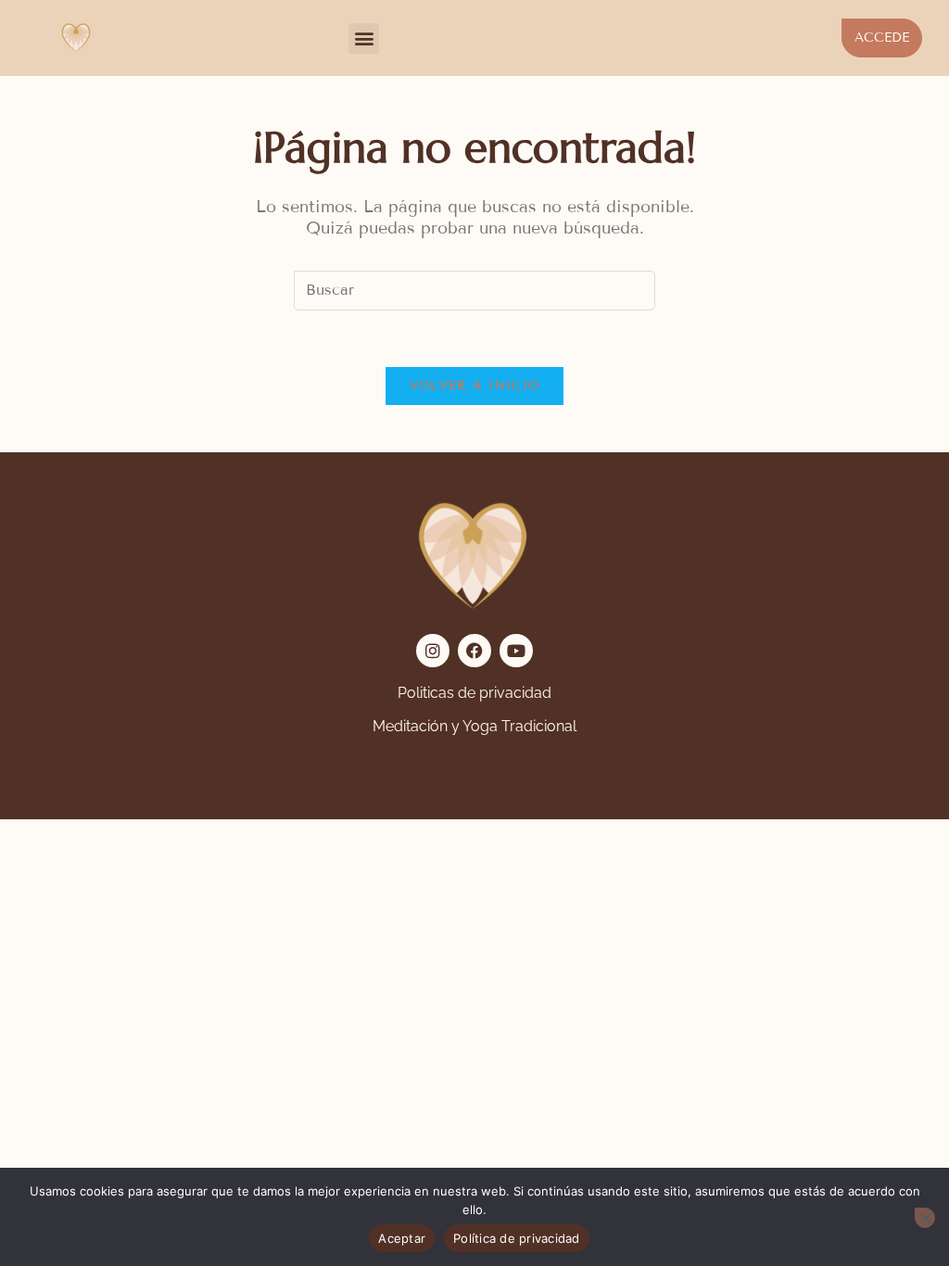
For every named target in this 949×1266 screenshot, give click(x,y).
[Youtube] (516, 650)
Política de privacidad (516, 1238)
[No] (925, 1218)
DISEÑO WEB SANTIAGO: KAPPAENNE (196, 762)
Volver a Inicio (475, 385)
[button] (363, 38)
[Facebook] (474, 650)
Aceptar (401, 1238)
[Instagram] (432, 650)
